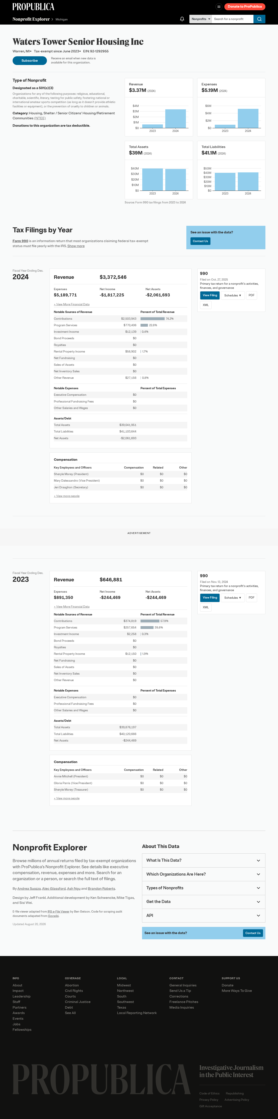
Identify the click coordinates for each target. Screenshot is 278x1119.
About (17, 985)
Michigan (62, 19)
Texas (121, 1007)
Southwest (125, 1002)
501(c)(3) (46, 88)
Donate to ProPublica (245, 6)
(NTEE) (40, 118)
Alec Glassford (54, 888)
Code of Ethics (209, 1093)
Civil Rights (74, 991)
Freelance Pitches (183, 1002)
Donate (227, 985)
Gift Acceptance (210, 1106)
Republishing (235, 1093)
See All (70, 1013)
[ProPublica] (33, 6)
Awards (19, 1013)
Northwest (125, 991)
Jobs (16, 1024)
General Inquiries (183, 985)
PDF (252, 295)
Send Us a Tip (180, 991)
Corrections (178, 996)
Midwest (124, 985)
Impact (18, 991)
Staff (16, 1002)
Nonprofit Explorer (31, 19)
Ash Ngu (74, 888)
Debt (69, 1007)
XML (206, 305)
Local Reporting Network (137, 1013)
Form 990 (20, 241)
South (121, 996)
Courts (70, 996)
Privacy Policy (208, 1100)
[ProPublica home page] (102, 1079)
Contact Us (200, 241)
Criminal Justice (78, 1002)
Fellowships (22, 1030)
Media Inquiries (181, 1007)
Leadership (22, 996)
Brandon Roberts (101, 888)
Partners (19, 1007)
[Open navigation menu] (218, 6)
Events (18, 1018)
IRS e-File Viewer (59, 911)
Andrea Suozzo (29, 888)
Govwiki (53, 916)
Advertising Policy (237, 1100)
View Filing (210, 295)
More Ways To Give (237, 991)
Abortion (72, 985)
